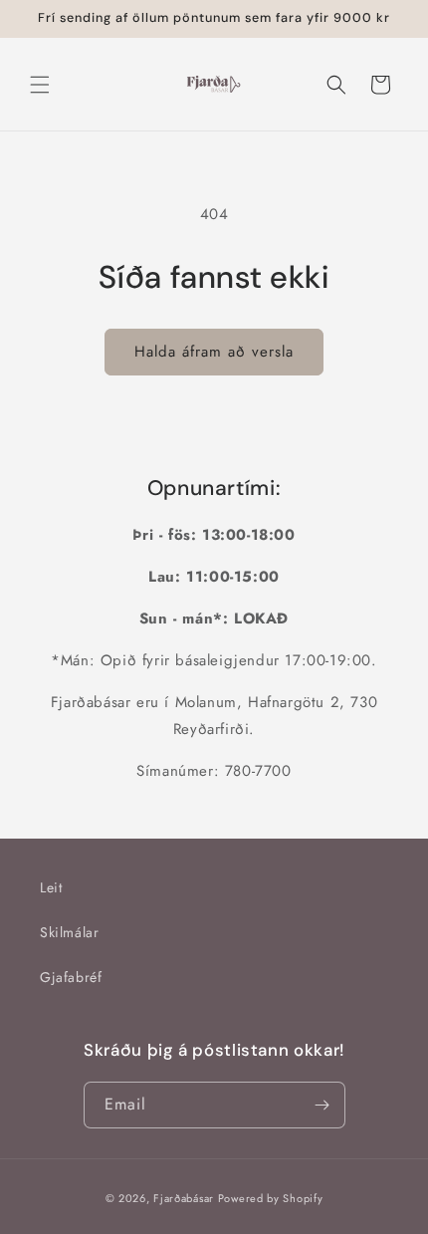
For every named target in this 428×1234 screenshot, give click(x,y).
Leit (51, 887)
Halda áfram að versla (214, 352)
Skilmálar (69, 932)
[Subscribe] (322, 1105)
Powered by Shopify (270, 1198)
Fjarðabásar (183, 1198)
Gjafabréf (71, 977)
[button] (40, 85)
